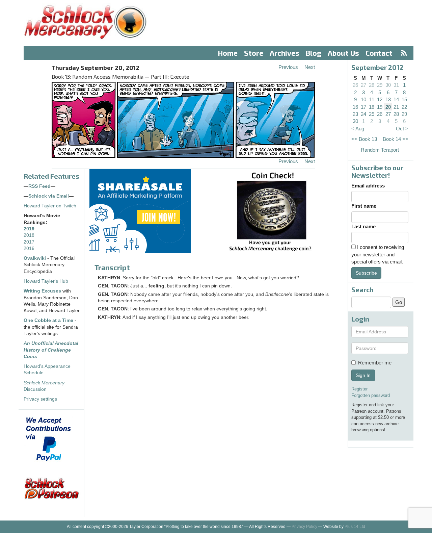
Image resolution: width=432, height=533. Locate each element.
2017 (29, 242)
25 (371, 114)
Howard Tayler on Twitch (50, 205)
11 (371, 99)
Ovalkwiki (35, 258)
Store (253, 53)
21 (396, 107)
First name (363, 206)
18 (371, 107)
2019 (29, 228)
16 (355, 107)
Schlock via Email (48, 196)
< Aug (357, 128)
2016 (29, 248)
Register (359, 388)
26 (355, 85)
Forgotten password (370, 395)
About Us (343, 53)
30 (388, 85)
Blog (313, 53)
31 (396, 85)
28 (371, 85)
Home (228, 53)
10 (363, 99)
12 (379, 99)
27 (363, 85)
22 (404, 107)
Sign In (363, 375)
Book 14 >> (395, 139)
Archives (284, 53)
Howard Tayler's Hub (46, 281)
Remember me (375, 362)
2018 (29, 235)
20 (388, 107)
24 (363, 114)
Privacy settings (40, 399)
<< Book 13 (364, 139)
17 (363, 107)
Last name (363, 226)
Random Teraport (380, 150)
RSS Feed (39, 186)
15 (404, 99)
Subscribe (366, 273)
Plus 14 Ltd (355, 526)
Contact (379, 53)
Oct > (402, 128)
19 (379, 107)
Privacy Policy (304, 526)
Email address (368, 185)
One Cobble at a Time (48, 320)
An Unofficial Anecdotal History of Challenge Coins (51, 350)
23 (355, 114)
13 (388, 99)
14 (396, 99)
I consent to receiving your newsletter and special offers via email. (377, 254)
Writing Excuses (42, 291)
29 (379, 85)
